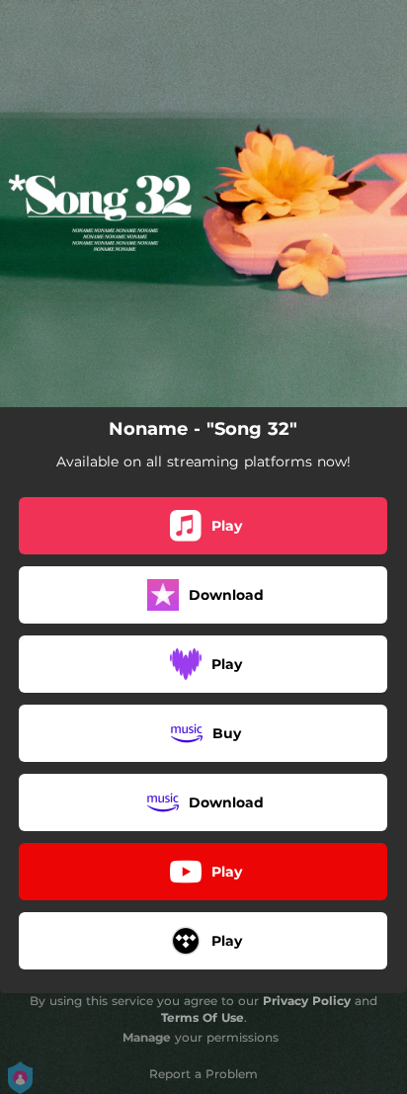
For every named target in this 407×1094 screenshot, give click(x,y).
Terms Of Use (202, 1017)
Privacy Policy (307, 1000)
